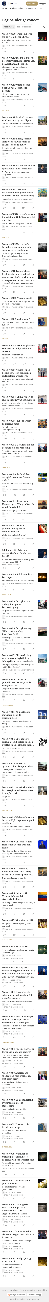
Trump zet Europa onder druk (15, 878)
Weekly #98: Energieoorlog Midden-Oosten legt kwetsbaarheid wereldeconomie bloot (16, 631)
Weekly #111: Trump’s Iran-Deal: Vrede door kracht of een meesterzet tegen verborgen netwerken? (18, 274)
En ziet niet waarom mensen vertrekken (14, 1131)
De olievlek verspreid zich (13, 748)
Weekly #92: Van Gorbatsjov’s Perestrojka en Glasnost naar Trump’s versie (18, 790)
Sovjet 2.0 (6, 796)
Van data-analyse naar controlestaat (17, 123)
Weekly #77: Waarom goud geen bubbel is (16, 1182)
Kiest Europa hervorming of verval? (17, 1001)
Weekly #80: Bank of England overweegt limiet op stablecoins (17, 1102)
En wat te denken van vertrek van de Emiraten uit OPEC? (17, 452)
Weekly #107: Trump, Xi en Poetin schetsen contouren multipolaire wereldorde (16, 372)
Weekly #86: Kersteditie (15, 946)
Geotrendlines (14, 565)
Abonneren (32, 3)
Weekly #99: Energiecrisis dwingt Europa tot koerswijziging (16, 604)
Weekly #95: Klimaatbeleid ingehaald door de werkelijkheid (16, 715)
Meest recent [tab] (9, 27)
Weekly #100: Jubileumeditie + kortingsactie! (18, 576)
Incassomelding (41, 1290)
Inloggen (42, 3)
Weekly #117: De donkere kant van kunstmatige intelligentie (18, 119)
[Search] (44, 26)
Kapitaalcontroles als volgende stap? (17, 199)
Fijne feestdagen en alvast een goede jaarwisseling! (18, 951)
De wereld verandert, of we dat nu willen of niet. (17, 1164)
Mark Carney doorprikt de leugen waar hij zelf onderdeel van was (16, 852)
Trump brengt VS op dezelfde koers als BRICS (17, 41)
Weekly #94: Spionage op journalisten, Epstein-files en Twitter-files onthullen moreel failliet (18, 741)
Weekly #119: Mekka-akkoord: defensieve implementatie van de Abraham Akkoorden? (18, 60)
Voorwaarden (30, 1290)
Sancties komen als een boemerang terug (17, 484)
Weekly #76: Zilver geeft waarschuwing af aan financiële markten (15, 1207)
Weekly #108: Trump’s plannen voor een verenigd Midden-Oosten (18, 348)
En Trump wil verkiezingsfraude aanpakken (15, 173)
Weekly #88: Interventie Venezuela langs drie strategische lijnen (15, 896)
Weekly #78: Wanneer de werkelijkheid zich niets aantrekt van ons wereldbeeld (18, 1156)
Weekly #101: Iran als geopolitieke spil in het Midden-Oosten (14, 528)
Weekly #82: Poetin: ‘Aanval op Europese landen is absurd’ (18, 1050)
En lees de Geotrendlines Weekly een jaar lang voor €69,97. (18, 560)
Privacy (21, 1290)
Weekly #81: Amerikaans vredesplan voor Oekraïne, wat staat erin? (16, 1075)
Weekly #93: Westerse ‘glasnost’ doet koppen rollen (17, 765)
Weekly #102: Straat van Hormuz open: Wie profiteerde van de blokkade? (18, 504)
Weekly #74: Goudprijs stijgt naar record (17, 1260)
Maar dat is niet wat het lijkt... (15, 1109)
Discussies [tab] (26, 27)
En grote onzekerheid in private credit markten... (18, 611)
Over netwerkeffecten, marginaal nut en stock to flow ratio (18, 302)
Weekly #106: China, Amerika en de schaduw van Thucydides (18, 398)
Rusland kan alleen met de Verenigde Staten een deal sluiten (18, 1026)
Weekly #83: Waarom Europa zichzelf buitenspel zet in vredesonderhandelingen (17, 1019)
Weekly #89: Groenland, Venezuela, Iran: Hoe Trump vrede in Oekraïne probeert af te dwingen (18, 871)
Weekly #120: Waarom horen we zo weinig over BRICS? (17, 35)
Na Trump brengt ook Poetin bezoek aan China (17, 380)
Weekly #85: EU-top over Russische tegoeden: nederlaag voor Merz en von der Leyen (18, 970)
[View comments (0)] (14, 51)
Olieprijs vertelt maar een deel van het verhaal (17, 149)
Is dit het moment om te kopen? (16, 826)
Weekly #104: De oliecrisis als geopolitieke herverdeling (18, 446)
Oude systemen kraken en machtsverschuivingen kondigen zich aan (18, 770)
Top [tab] (18, 27)
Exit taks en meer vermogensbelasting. (11, 428)
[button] (5, 8)
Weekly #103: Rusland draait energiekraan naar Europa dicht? (17, 477)
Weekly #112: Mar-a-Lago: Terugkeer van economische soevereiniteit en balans (17, 247)
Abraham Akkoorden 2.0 (12, 354)
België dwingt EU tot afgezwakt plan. (18, 977)
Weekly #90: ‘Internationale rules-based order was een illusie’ (17, 844)
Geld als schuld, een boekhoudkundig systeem (18, 323)
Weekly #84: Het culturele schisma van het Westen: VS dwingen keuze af (17, 995)
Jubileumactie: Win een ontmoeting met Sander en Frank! (16, 553)
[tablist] (17, 26)
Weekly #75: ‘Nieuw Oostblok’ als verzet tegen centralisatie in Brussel (18, 1234)
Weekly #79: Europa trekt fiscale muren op (15, 1126)
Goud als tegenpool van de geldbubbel (13, 1188)
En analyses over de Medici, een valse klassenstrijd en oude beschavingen (18, 281)
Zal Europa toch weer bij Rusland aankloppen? (16, 638)
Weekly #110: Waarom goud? (17, 298)
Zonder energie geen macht (14, 510)
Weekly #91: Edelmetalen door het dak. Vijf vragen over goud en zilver (18, 820)
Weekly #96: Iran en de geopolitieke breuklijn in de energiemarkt (16, 682)
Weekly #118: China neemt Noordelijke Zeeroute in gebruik (16, 87)
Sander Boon (29, 670)
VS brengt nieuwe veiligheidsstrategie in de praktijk (18, 903)
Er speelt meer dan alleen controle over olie (17, 689)
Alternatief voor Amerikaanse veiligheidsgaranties (14, 68)
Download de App (34, 1295)
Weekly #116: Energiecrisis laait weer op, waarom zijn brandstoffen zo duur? (16, 141)
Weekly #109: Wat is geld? (16, 319)
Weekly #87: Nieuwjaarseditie (18, 920)
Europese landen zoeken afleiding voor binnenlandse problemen (16, 1056)
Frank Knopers (18, 46)
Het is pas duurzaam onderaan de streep (16, 722)
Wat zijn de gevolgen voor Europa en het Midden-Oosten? (18, 665)
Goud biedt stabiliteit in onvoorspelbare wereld (12, 1265)
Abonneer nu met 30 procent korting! (18, 580)
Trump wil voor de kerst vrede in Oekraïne (16, 1083)
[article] (24, 42)
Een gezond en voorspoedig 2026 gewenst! (16, 924)
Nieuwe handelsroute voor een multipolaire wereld (15, 95)
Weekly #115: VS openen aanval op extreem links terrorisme (18, 167)
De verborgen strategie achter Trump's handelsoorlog (15, 254)
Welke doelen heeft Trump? (14, 535)
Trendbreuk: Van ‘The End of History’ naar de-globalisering (18, 404)
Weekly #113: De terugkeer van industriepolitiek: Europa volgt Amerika (18, 217)
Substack (13, 1299)
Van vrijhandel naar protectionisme (17, 223)
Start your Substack (17, 1295)
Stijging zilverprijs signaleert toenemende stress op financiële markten (16, 1214)
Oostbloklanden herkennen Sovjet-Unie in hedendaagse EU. (17, 1241)
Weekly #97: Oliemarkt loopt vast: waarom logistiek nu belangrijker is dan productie (17, 658)
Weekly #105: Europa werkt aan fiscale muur (16, 422)
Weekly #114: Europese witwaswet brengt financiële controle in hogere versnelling (18, 192)
